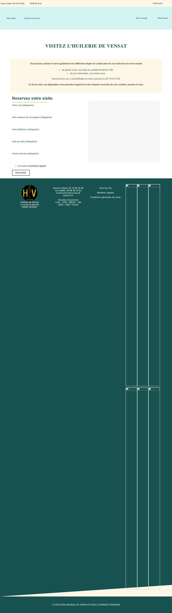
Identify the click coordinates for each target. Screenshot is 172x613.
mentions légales (38, 166)
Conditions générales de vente (105, 197)
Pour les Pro (105, 188)
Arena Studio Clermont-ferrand (100, 605)
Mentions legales (105, 192)
